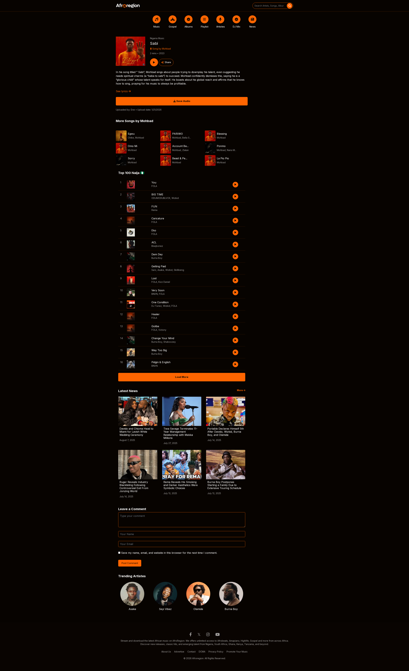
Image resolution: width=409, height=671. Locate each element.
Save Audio (183, 101)
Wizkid (175, 198)
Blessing (222, 133)
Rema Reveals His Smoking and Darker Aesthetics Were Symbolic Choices (180, 485)
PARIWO (177, 133)
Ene (133, 109)
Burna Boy (156, 258)
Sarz (153, 270)
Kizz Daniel (164, 282)
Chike (131, 137)
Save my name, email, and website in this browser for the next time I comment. (169, 552)
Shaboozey (169, 341)
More (240, 390)
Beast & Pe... (179, 158)
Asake (161, 270)
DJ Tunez (156, 306)
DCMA (202, 651)
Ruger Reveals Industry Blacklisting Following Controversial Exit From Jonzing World (134, 486)
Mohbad (166, 48)
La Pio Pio (223, 158)
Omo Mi (132, 146)
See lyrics (122, 91)
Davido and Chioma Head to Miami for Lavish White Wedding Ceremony (136, 431)
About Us (166, 651)
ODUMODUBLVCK (160, 198)
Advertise (179, 651)
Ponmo (221, 146)
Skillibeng (179, 270)
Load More (181, 376)
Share (168, 62)
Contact (191, 651)
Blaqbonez (157, 246)
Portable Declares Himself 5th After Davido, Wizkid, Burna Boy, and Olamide (225, 431)
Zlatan (185, 150)
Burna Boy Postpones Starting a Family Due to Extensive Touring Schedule (224, 485)
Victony (162, 329)
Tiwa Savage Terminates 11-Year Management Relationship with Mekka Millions (180, 433)
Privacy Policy (215, 651)
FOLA (154, 186)
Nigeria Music (157, 38)
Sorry (131, 158)
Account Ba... (180, 146)
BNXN (154, 294)
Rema (154, 210)
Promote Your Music (237, 651)
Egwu (131, 133)
